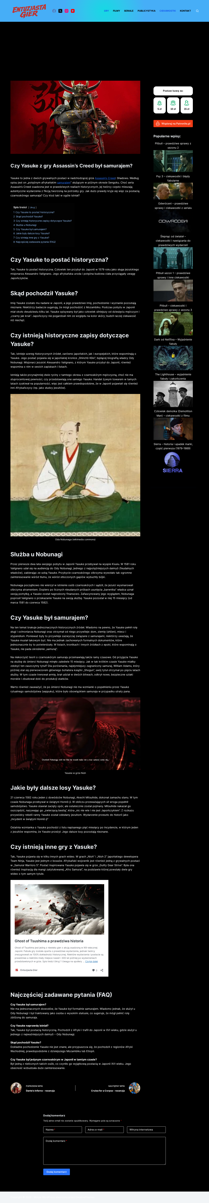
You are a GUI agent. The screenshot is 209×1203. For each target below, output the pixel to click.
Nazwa (50, 1129)
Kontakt (185, 10)
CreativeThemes (85, 1197)
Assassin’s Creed (105, 178)
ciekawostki (168, 10)
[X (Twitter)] (60, 11)
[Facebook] (54, 11)
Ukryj (32, 207)
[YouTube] (73, 11)
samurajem (64, 182)
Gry (106, 10)
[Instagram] (66, 11)
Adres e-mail (96, 1129)
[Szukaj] (197, 11)
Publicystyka (146, 10)
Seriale (129, 10)
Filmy (116, 10)
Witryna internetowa (141, 1129)
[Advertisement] (104, 46)
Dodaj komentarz (56, 1140)
